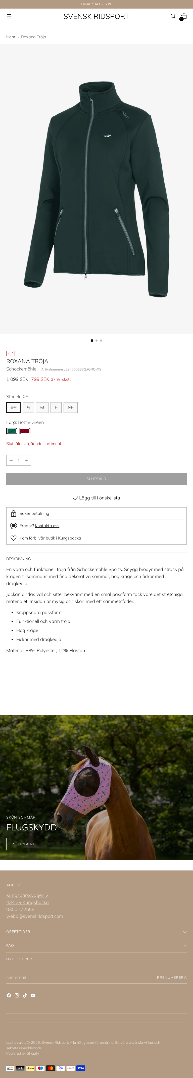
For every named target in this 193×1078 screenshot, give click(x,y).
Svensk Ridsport (55, 1042)
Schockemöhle (21, 369)
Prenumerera (172, 977)
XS (13, 408)
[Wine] (24, 431)
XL (70, 408)
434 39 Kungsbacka (27, 902)
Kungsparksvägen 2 (27, 895)
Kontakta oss (47, 525)
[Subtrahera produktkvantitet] (11, 460)
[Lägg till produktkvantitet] (26, 460)
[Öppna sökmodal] (173, 16)
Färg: (25, 422)
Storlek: (17, 396)
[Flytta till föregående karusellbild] (171, 688)
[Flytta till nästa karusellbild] (182, 687)
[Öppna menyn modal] (9, 16)
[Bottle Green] (11, 431)
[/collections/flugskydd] (96, 787)
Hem (10, 36)
